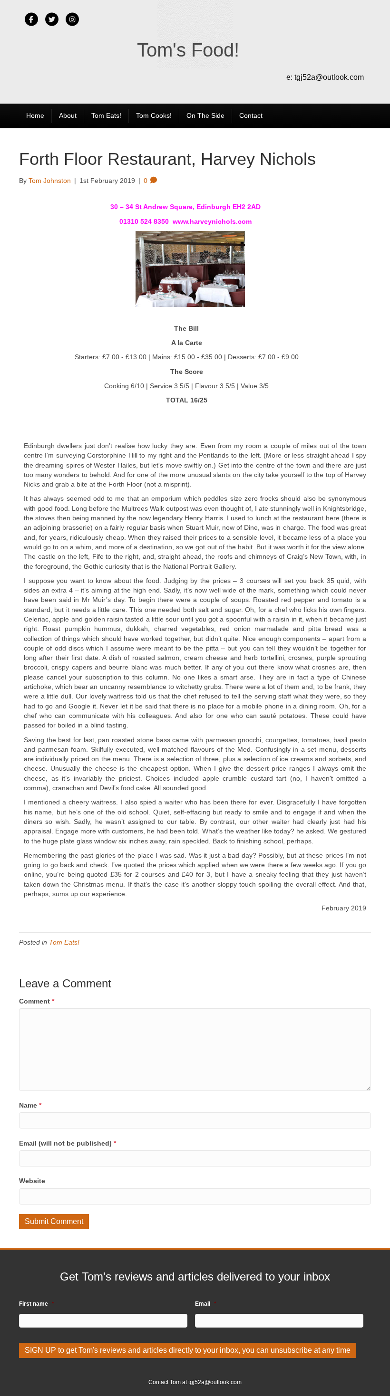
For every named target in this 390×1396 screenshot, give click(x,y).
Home (35, 115)
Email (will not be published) (67, 1143)
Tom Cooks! (154, 115)
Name (30, 1105)
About (68, 115)
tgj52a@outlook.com (329, 77)
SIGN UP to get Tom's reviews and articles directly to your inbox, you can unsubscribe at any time (188, 1350)
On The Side (205, 115)
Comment (36, 1001)
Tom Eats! (106, 115)
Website (32, 1181)
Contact (251, 115)
